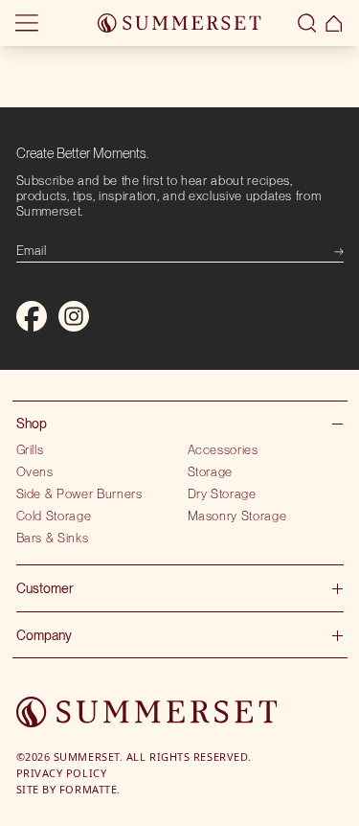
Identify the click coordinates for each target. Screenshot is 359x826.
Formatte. (90, 789)
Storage (211, 471)
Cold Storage (54, 515)
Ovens (35, 471)
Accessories (223, 449)
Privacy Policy (61, 773)
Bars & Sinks (52, 537)
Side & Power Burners (79, 493)
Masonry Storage (237, 515)
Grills (30, 449)
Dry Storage (222, 493)
